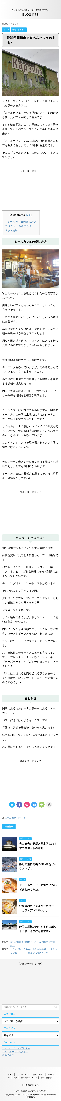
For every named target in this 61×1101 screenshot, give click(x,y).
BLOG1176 (30, 15)
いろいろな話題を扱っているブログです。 (30, 1091)
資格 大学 (38, 1074)
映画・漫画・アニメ (29, 1077)
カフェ (8, 818)
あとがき (11, 230)
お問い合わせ (46, 1077)
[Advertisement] (30, 191)
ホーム (10, 1074)
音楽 (15, 1077)
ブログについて (23, 1074)
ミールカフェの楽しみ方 (21, 221)
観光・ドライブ (19, 818)
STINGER (30, 1097)
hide (28, 215)
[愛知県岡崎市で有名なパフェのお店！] (34, 805)
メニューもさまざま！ (19, 226)
